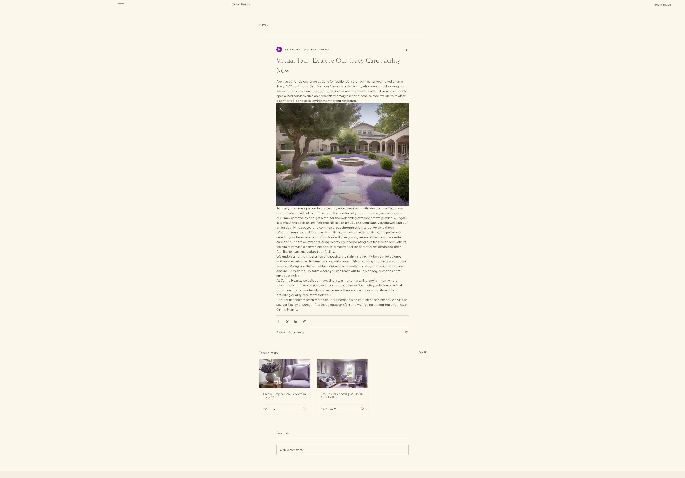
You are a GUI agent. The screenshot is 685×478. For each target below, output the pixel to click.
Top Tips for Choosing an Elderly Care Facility (342, 395)
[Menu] (121, 4)
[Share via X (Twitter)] (287, 321)
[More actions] (406, 49)
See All (422, 352)
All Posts (264, 24)
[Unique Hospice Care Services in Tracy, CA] (284, 373)
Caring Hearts (241, 4)
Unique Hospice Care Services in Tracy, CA (284, 395)
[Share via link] (304, 321)
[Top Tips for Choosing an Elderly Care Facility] (342, 373)
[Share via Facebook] (278, 321)
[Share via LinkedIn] (295, 321)
